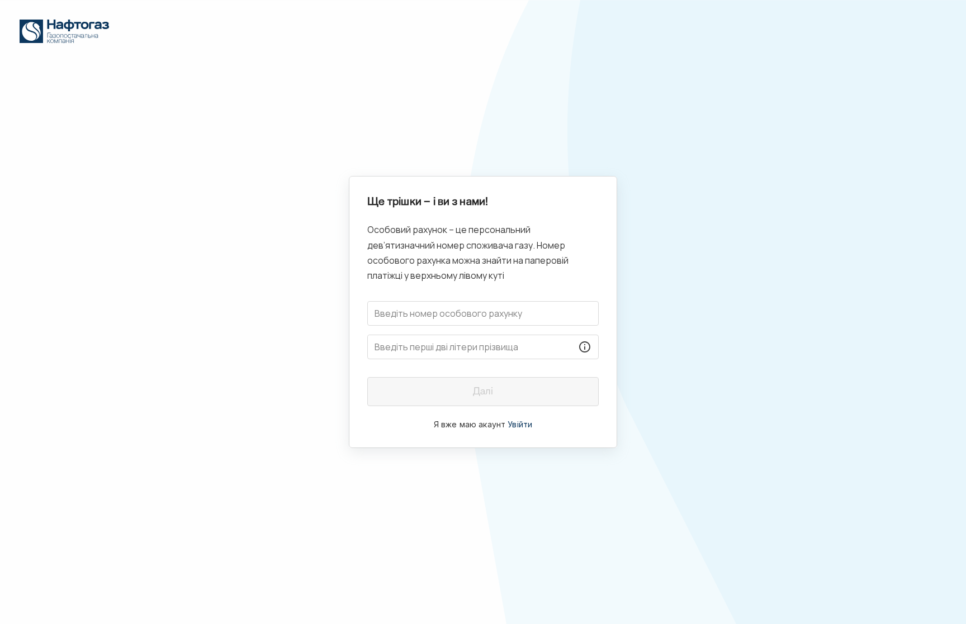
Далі (483, 391)
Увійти (520, 424)
